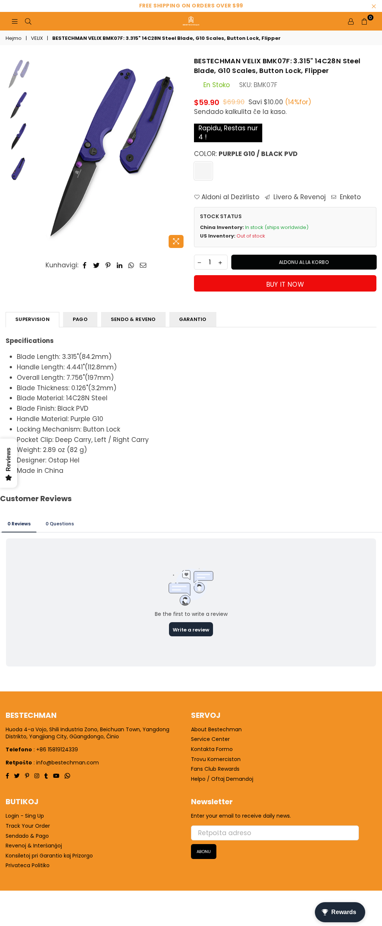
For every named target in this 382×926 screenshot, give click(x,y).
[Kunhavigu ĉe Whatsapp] (131, 265)
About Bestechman (216, 729)
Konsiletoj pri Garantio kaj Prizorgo (49, 855)
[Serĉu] (28, 21)
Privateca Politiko (28, 865)
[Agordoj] (350, 21)
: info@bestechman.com (66, 762)
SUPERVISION (32, 319)
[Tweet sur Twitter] (96, 265)
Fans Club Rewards (215, 769)
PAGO (80, 319)
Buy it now (285, 284)
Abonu (204, 852)
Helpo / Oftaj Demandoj (222, 779)
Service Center (210, 739)
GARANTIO (193, 319)
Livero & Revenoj (299, 197)
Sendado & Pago (27, 836)
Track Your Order (28, 826)
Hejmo (14, 38)
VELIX (37, 38)
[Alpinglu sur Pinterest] (108, 265)
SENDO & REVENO (133, 319)
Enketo (349, 197)
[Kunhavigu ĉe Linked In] (120, 265)
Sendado (208, 111)
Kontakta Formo (212, 749)
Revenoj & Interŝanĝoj (34, 845)
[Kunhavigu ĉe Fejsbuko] (85, 265)
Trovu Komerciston (216, 759)
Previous (39, 153)
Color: (246, 154)
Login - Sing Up (25, 816)
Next (181, 153)
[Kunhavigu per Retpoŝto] (143, 265)
